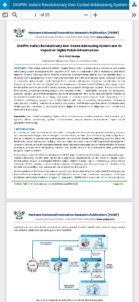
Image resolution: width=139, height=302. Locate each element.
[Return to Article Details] (5, 5)
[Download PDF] (134, 5)
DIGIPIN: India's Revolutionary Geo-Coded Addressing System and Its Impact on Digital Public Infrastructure (76, 4)
